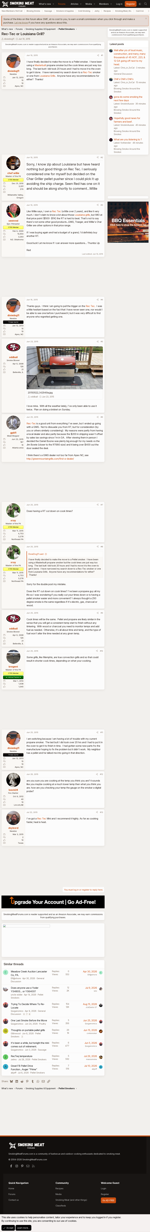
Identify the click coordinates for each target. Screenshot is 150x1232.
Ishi (95, 991)
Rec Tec (56, 211)
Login (103, 1188)
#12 (101, 774)
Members (104, 4)
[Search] (145, 4)
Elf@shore (16, 978)
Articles (74, 4)
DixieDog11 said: (36, 554)
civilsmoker (92, 1033)
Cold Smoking (84, 11)
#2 (102, 157)
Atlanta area (17, 448)
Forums (61, 4)
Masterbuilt (40, 65)
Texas (20, 843)
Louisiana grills (82, 214)
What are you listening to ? (128, 139)
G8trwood (16, 1033)
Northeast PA (17, 539)
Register (105, 1194)
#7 (102, 505)
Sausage (48, 11)
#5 (102, 341)
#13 (101, 812)
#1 (102, 55)
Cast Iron (140, 11)
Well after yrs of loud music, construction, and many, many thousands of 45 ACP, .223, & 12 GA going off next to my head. (130, 57)
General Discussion (123, 74)
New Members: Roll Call (12, 11)
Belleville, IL (18, 372)
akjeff (13, 1072)
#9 (102, 613)
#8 (102, 546)
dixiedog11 (9, 39)
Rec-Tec (87, 72)
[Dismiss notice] (145, 18)
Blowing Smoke (33, 11)
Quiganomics (17, 1011)
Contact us (13, 1200)
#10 (101, 651)
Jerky (96, 11)
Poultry (42, 1023)
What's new (45, 4)
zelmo (14, 1059)
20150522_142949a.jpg (40, 392)
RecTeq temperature (21, 1056)
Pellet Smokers (39, 1059)
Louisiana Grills (47, 75)
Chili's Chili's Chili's (123, 79)
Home (11, 1188)
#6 (102, 417)
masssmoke (91, 1059)
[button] (53, 4)
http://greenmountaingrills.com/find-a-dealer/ (50, 458)
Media (89, 4)
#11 (101, 732)
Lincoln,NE (18, 805)
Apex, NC (19, 86)
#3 (102, 205)
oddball (34, 396)
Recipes (107, 11)
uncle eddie (16, 994)
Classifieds (61, 1205)
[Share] (98, 55)
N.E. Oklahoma (16, 239)
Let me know (21, 22)
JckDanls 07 (91, 1007)
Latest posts (117, 44)
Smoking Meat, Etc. (123, 11)
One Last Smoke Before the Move (29, 1020)
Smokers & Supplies (65, 11)
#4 (102, 299)
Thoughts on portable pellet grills (28, 1030)
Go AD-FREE (108, 1200)
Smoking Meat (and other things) (71, 1200)
